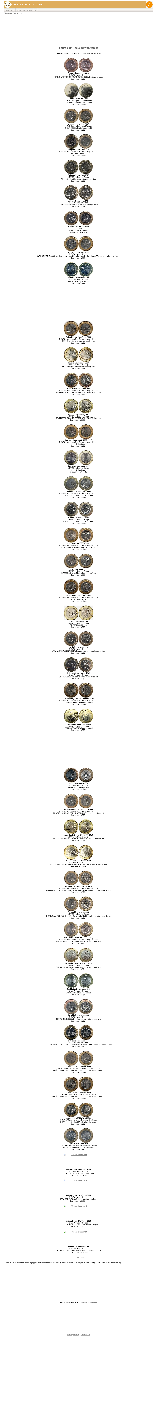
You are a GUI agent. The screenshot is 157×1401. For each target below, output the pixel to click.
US (24, 10)
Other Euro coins (78, 1258)
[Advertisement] (78, 30)
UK (35, 10)
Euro (14, 13)
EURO (12, 10)
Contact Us (85, 1335)
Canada (29, 10)
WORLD (19, 10)
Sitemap (7, 13)
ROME (7, 10)
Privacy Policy (73, 1335)
